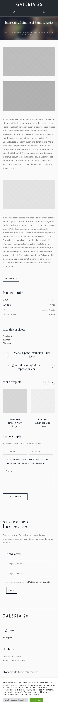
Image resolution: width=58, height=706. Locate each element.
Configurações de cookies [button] (16, 700)
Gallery (52, 314)
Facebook (7, 336)
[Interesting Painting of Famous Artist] (29, 61)
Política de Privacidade (39, 582)
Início (7, 32)
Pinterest (7, 343)
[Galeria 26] (29, 4)
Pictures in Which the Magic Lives (15, 423)
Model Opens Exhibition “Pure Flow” (32, 354)
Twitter (6, 339)
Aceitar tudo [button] (36, 700)
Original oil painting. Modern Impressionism (25, 367)
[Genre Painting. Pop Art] (43, 401)
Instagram (7, 637)
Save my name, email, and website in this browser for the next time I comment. (27, 461)
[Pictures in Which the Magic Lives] (15, 401)
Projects (19, 32)
